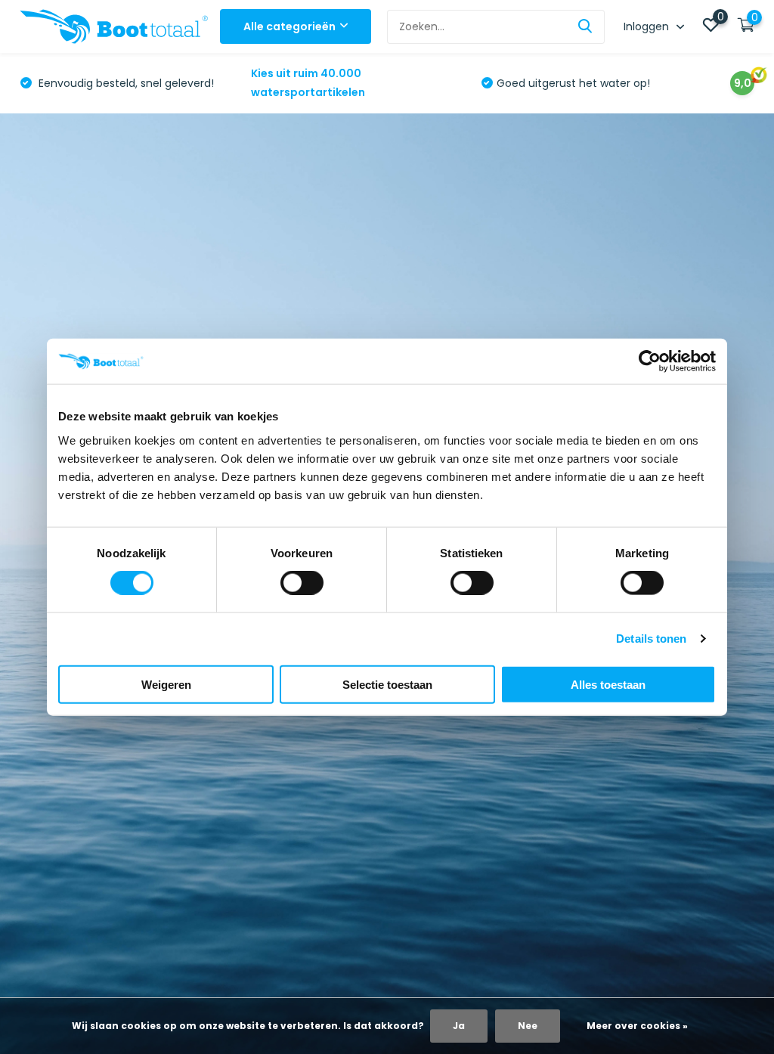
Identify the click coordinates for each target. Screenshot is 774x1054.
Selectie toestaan (387, 683)
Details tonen (651, 638)
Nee (527, 1025)
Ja (459, 1025)
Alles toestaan (608, 683)
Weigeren (166, 683)
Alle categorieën (289, 26)
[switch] (302, 583)
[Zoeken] (586, 27)
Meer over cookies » (637, 1025)
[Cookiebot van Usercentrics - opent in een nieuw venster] (650, 361)
